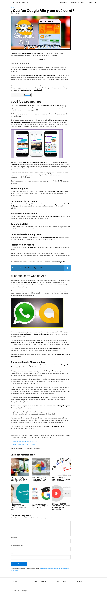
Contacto (79, 581)
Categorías (63, 2)
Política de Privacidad (39, 581)
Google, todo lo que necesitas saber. (25, 441)
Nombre (14, 537)
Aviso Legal (14, 581)
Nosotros (74, 2)
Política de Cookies (60, 581)
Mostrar (27, 95)
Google (13, 7)
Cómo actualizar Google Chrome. (24, 444)
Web (12, 554)
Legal (83, 2)
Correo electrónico (18, 545)
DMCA (91, 2)
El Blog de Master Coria (19, 2)
